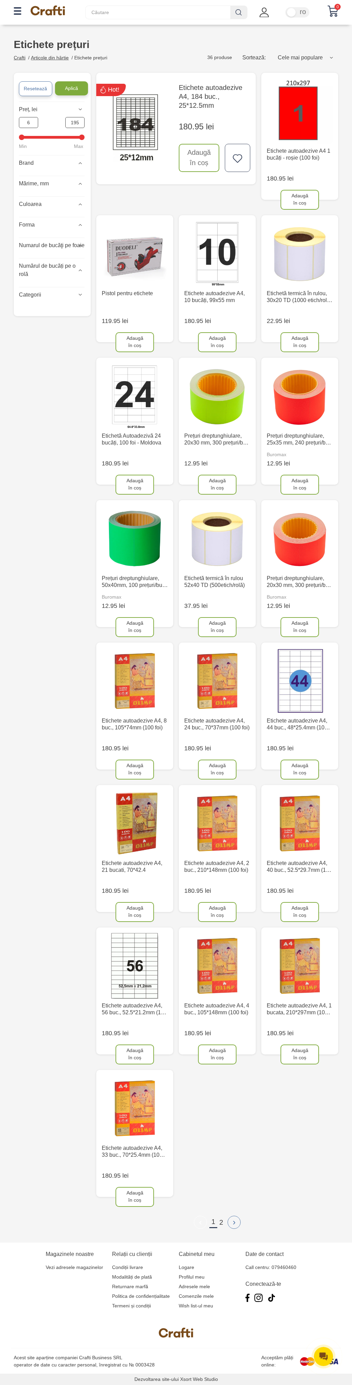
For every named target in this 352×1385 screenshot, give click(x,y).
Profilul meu (192, 1277)
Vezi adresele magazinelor (74, 1267)
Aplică (71, 88)
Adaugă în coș (199, 157)
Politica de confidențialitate (141, 1296)
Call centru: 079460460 (270, 1267)
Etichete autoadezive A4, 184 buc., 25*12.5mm (210, 96)
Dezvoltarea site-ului (156, 1379)
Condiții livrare (127, 1267)
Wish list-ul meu (196, 1305)
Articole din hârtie (50, 57)
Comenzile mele (196, 1296)
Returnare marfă (130, 1286)
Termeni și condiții (131, 1305)
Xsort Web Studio (199, 1379)
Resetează (35, 88)
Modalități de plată (132, 1277)
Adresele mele (194, 1286)
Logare (186, 1267)
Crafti (19, 57)
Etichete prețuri (90, 57)
